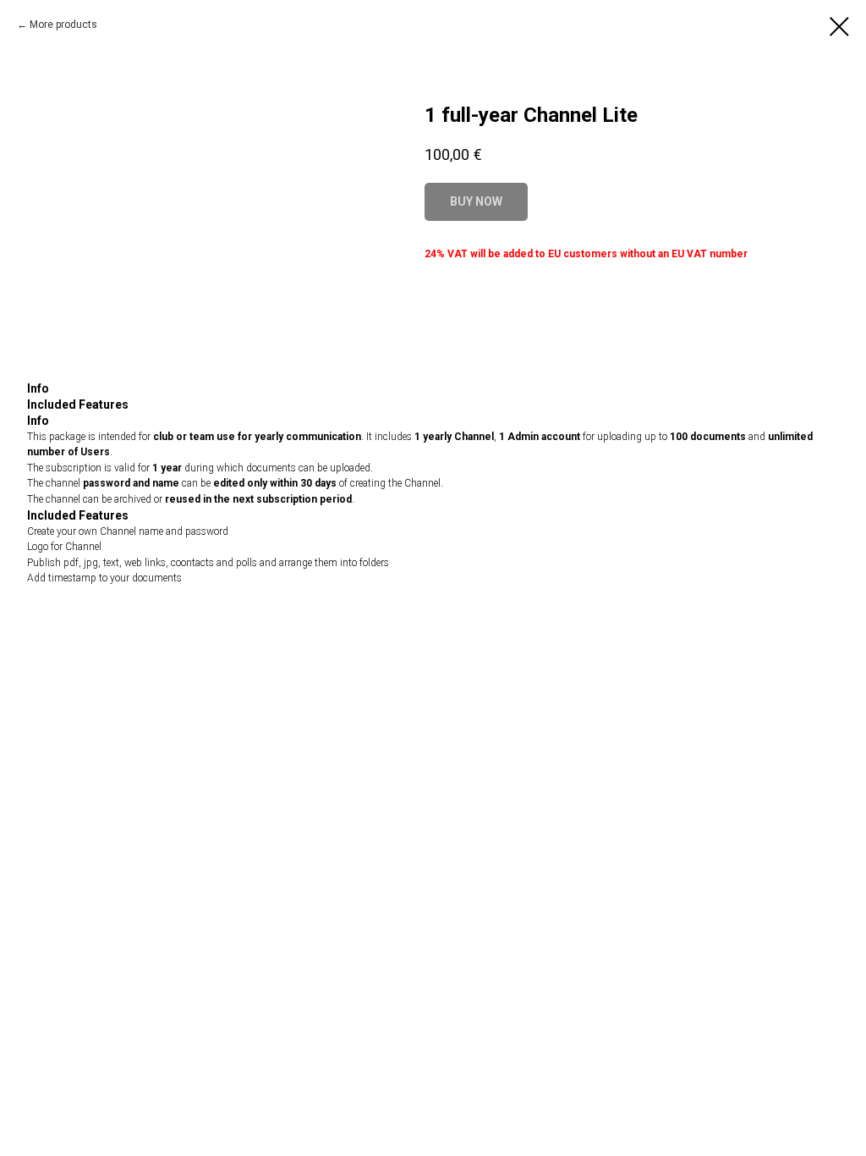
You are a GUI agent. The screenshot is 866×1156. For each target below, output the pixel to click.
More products (63, 24)
